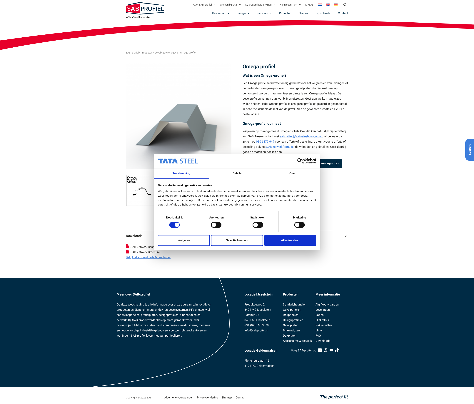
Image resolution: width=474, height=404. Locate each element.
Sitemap (227, 397)
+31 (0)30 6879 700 (257, 325)
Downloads (323, 13)
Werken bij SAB (228, 4)
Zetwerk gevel (170, 52)
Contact (343, 13)
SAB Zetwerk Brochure (145, 252)
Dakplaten (289, 335)
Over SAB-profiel (202, 4)
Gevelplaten (290, 325)
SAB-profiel (132, 52)
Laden (320, 315)
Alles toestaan (290, 240)
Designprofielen (293, 320)
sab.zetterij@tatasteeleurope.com (301, 136)
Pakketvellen (324, 325)
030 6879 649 (265, 141)
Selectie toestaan (237, 240)
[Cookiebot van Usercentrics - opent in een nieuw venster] (300, 161)
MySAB (309, 4)
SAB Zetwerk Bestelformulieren (151, 247)
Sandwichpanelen (294, 304)
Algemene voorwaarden (178, 397)
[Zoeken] (344, 4)
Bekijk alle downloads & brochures (148, 257)
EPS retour (322, 320)
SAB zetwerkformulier (280, 146)
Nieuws (303, 13)
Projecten (285, 13)
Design (241, 13)
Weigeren (184, 240)
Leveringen (323, 309)
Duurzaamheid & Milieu (258, 4)
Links (319, 330)
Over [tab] (292, 173)
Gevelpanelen (292, 309)
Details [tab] (237, 173)
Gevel (157, 52)
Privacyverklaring (207, 397)
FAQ (318, 335)
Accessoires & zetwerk (297, 341)
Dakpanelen (290, 315)
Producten (219, 13)
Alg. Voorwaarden (327, 304)
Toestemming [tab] (181, 173)
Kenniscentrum (288, 4)
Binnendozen (291, 330)
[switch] (216, 225)
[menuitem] (320, 4)
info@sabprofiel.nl (256, 330)
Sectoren (262, 13)
